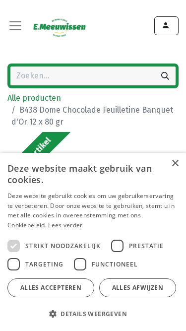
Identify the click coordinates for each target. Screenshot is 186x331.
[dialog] (93, 242)
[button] (91, 314)
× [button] (175, 163)
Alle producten (34, 98)
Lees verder (65, 225)
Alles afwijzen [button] (138, 287)
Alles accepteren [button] (50, 287)
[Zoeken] (165, 75)
